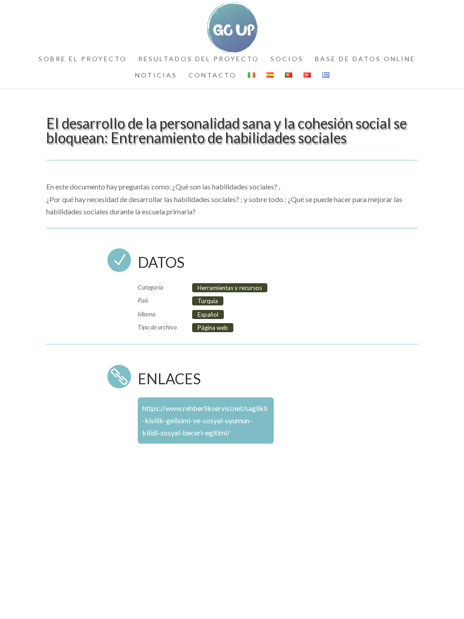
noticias (156, 75)
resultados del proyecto (198, 59)
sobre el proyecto (83, 59)
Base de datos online (365, 59)
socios (287, 59)
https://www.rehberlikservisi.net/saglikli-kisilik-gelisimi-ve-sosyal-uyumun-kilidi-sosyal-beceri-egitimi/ (204, 420)
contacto (212, 75)
